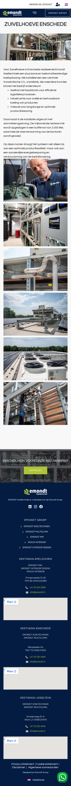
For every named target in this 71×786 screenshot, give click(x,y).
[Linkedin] (30, 506)
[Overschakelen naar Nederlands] (66, 4)
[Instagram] (35, 506)
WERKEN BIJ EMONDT (40, 4)
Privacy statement (22, 764)
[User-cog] (58, 4)
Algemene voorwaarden (43, 767)
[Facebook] (41, 506)
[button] (35, 13)
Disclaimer (18, 767)
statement (51, 764)
